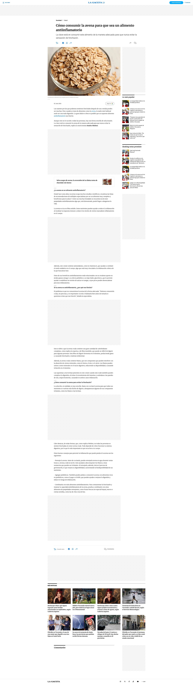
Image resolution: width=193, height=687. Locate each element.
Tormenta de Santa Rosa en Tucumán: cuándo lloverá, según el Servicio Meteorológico (133, 607)
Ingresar (188, 2)
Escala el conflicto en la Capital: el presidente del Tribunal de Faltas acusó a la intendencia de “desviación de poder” (137, 161)
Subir (144, 681)
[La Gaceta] (96, 3)
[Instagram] (120, 682)
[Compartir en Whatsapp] (67, 43)
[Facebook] (129, 682)
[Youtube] (138, 682)
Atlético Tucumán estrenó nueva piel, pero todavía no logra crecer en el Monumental (83, 607)
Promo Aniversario (176, 2)
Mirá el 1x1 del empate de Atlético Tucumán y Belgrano (137, 127)
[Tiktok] (133, 682)
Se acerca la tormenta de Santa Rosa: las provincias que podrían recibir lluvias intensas (83, 634)
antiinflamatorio (59, 116)
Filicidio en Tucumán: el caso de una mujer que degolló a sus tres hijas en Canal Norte (58, 634)
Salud (65, 20)
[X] (125, 682)
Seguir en (109, 103)
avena (94, 111)
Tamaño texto (60, 549)
